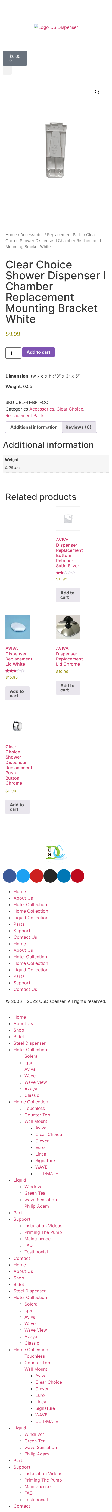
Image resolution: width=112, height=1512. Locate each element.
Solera (31, 1056)
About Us (23, 898)
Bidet (19, 1036)
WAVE (41, 1167)
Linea (40, 1154)
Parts (19, 924)
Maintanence (37, 1238)
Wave (30, 1075)
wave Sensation (40, 1199)
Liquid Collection (31, 917)
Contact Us (25, 937)
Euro (40, 1147)
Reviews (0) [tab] (79, 427)
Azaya (30, 1088)
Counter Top (37, 1114)
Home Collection (31, 911)
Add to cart (38, 352)
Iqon (28, 1062)
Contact (22, 1258)
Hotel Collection (30, 904)
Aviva (30, 1069)
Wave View (35, 1082)
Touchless (34, 1108)
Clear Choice (70, 409)
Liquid (20, 1180)
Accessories (31, 234)
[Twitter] (23, 876)
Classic (31, 1095)
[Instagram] (50, 876)
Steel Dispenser (30, 1043)
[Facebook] (9, 876)
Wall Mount (35, 1121)
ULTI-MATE (46, 1173)
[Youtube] (36, 876)
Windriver (34, 1186)
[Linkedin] (64, 876)
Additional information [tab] (34, 427)
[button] (7, 70)
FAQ (28, 1245)
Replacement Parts (65, 234)
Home (11, 234)
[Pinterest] (77, 876)
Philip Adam (36, 1206)
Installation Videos (43, 1225)
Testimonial (36, 1251)
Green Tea (34, 1193)
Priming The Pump (43, 1232)
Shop (19, 1030)
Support (22, 930)
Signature (45, 1160)
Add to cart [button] (67, 595)
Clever (42, 1141)
